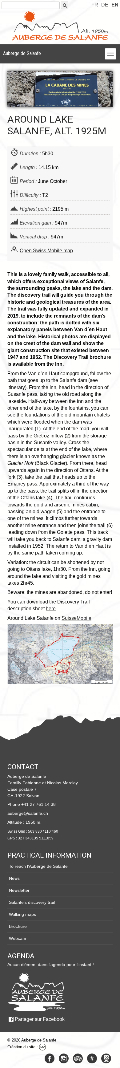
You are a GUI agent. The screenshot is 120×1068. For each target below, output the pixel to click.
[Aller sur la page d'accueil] (36, 992)
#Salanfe (92, 1058)
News (14, 878)
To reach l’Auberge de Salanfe (38, 866)
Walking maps (22, 914)
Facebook (49, 1058)
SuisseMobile (76, 618)
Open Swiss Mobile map (46, 250)
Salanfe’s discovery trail (32, 902)
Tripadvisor (78, 1058)
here (51, 608)
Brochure (18, 926)
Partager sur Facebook (40, 1019)
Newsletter (19, 890)
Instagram (64, 1058)
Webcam (17, 938)
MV (42, 1047)
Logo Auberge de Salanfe (60, 25)
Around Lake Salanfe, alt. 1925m (56, 125)
